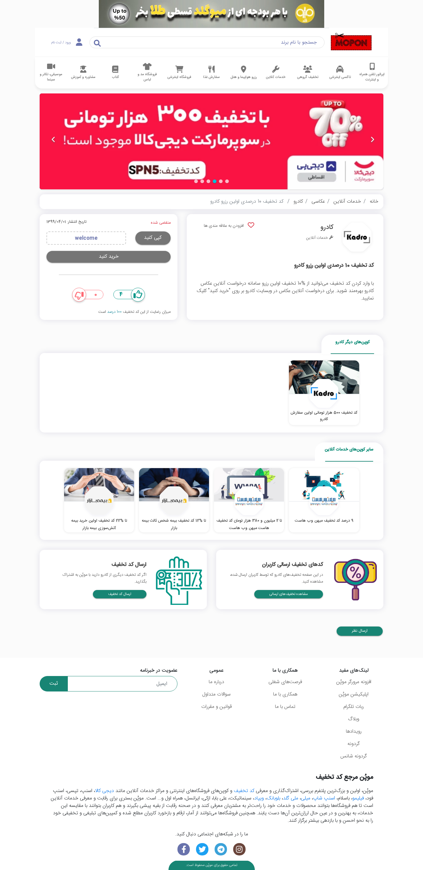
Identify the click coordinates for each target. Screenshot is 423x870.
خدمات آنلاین (347, 201)
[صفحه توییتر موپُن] (202, 849)
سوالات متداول (216, 694)
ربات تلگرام (353, 707)
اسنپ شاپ (324, 798)
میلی (305, 798)
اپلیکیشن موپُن (353, 694)
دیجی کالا (104, 791)
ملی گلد (290, 798)
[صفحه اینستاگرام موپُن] (239, 849)
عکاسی (318, 201)
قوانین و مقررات (216, 707)
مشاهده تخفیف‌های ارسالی (288, 594)
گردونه (353, 744)
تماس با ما (285, 707)
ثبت (54, 683)
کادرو (298, 201)
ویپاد (259, 798)
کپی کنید (153, 238)
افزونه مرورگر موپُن (353, 682)
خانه (374, 201)
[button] (227, 181)
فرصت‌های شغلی (285, 682)
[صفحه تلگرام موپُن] (221, 849)
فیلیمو (358, 798)
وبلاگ (353, 719)
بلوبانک (273, 798)
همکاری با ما (285, 694)
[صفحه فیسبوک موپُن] (183, 849)
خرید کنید (109, 256)
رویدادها (354, 731)
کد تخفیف (244, 791)
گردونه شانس (353, 756)
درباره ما (216, 682)
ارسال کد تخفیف (119, 594)
